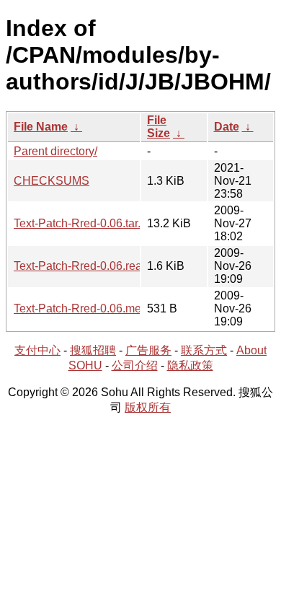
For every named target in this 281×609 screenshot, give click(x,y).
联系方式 (204, 350)
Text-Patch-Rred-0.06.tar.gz (83, 223)
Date (226, 127)
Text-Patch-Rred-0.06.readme (89, 266)
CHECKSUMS (51, 181)
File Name (41, 127)
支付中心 (37, 350)
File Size (158, 126)
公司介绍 (135, 365)
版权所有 (148, 407)
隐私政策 (190, 365)
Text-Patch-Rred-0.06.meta (82, 308)
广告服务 (148, 350)
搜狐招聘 (93, 350)
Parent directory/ (55, 151)
